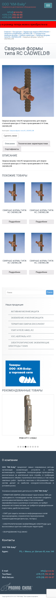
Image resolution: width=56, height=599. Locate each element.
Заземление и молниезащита (27, 318)
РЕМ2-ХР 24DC (28, 438)
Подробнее (14, 221)
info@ (14, 12)
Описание (10, 143)
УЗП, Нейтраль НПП (21, 336)
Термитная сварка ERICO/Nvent (28, 324)
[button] (18, 447)
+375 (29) (12, 17)
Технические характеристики (33, 143)
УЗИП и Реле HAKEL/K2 (22, 330)
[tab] (10, 143)
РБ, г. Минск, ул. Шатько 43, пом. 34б (36, 551)
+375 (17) (12, 15)
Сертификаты (12, 149)
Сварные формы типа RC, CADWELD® (22, 130)
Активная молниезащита (25, 311)
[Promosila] (28, 586)
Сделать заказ (10, 136)
